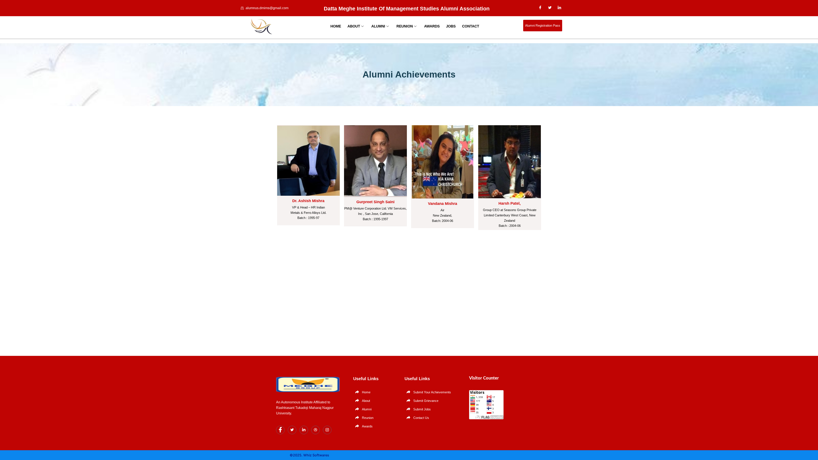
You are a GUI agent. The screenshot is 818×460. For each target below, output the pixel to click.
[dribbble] (315, 430)
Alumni (378, 26)
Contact (470, 26)
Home (335, 26)
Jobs (451, 26)
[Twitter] (550, 7)
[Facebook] (540, 7)
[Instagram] (327, 430)
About (353, 26)
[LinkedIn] (559, 7)
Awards (432, 26)
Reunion (404, 26)
